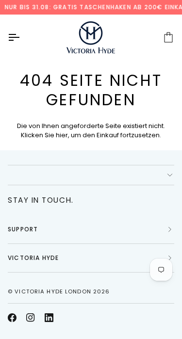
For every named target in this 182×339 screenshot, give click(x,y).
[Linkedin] (49, 317)
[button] (91, 175)
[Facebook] (12, 317)
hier (62, 135)
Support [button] (23, 229)
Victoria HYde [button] (33, 258)
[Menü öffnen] (22, 37)
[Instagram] (30, 317)
